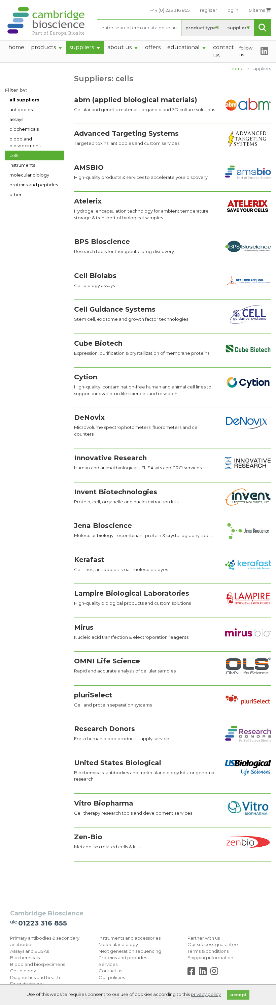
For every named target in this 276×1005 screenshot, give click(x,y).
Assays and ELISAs (29, 951)
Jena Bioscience (103, 526)
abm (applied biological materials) (135, 100)
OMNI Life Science (107, 661)
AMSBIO (89, 167)
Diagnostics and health (35, 977)
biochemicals (24, 129)
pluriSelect (93, 695)
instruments (22, 165)
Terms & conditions (208, 951)
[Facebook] (192, 972)
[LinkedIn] (204, 972)
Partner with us (203, 938)
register (208, 10)
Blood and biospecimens (37, 964)
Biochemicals (25, 957)
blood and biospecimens (24, 142)
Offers (153, 47)
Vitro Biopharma (103, 803)
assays (16, 119)
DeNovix (89, 417)
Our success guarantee (212, 944)
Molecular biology (118, 944)
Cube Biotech (98, 343)
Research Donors (104, 729)
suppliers (238, 27)
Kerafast (89, 560)
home (16, 47)
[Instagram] (214, 972)
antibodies (21, 109)
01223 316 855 (42, 923)
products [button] (43, 47)
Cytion (85, 377)
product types (202, 27)
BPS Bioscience (102, 242)
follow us (245, 51)
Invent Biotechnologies (115, 492)
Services (108, 964)
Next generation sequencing (130, 951)
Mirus (84, 627)
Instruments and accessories (130, 938)
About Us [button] (119, 47)
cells (14, 155)
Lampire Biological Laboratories (131, 593)
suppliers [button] (81, 47)
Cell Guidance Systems (115, 309)
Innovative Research (110, 458)
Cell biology (23, 970)
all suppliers (24, 99)
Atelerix (88, 201)
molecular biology (29, 175)
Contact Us (223, 51)
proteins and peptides (33, 184)
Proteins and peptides (123, 957)
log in (232, 10)
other (15, 194)
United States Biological (117, 763)
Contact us (110, 970)
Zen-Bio (88, 837)
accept (238, 994)
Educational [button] (183, 47)
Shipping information (210, 957)
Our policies (112, 977)
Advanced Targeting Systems (126, 133)
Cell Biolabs (95, 276)
